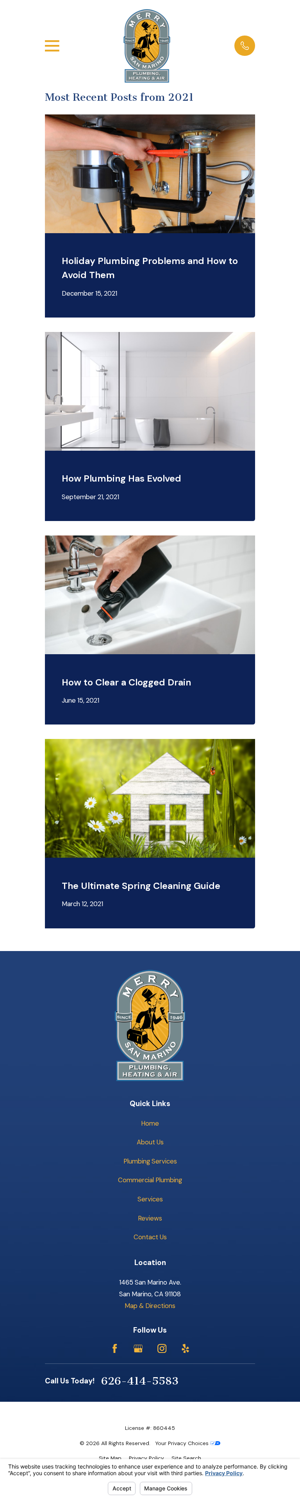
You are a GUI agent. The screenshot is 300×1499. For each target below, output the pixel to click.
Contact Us (150, 1237)
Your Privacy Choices (182, 1443)
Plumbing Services (150, 1161)
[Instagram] (161, 1348)
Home (150, 1123)
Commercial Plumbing (150, 1180)
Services (150, 1199)
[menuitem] (110, 1458)
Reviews (150, 1218)
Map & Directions (150, 1305)
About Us (150, 1142)
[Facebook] (114, 1348)
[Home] (147, 46)
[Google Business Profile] (138, 1348)
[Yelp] (185, 1348)
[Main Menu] (52, 46)
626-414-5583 (140, 1381)
